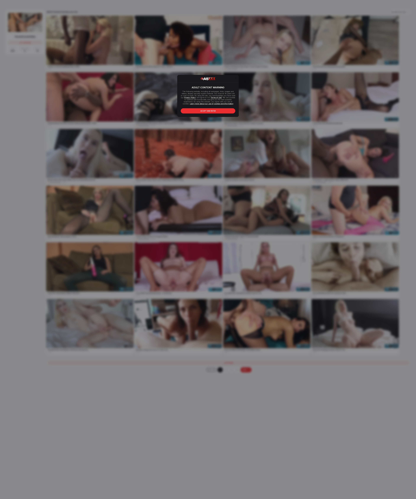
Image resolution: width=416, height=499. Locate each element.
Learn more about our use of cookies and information (211, 104)
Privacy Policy (189, 97)
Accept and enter (208, 111)
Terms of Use (216, 97)
